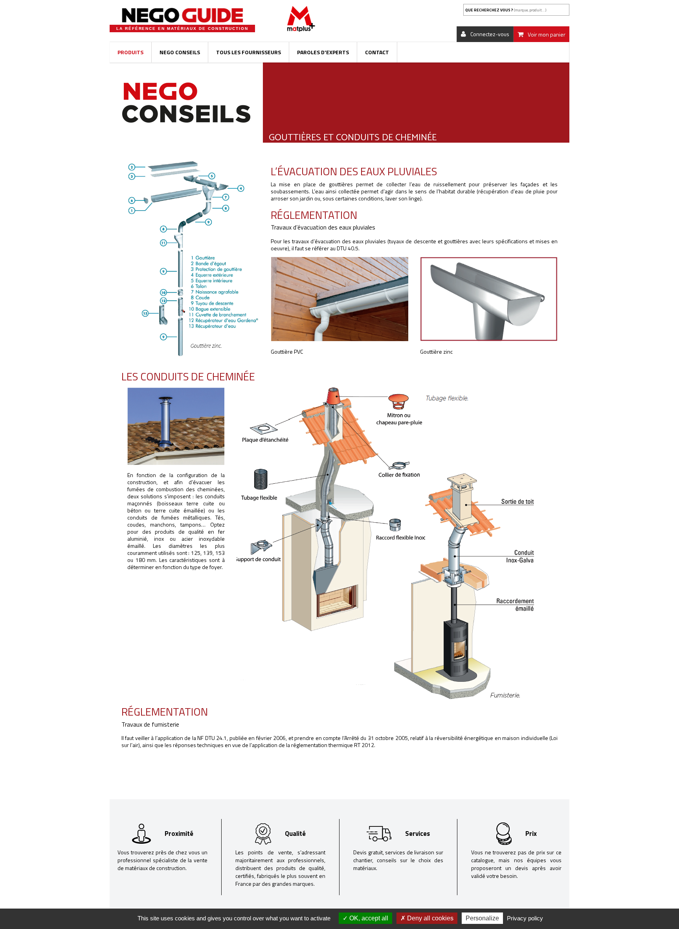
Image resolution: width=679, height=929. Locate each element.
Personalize (482, 918)
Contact (377, 52)
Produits (130, 52)
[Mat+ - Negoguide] (182, 15)
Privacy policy (525, 918)
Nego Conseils (180, 52)
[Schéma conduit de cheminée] (385, 545)
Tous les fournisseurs (248, 52)
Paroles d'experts (323, 52)
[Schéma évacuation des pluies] (190, 260)
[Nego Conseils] (186, 102)
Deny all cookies (429, 918)
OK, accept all (368, 918)
